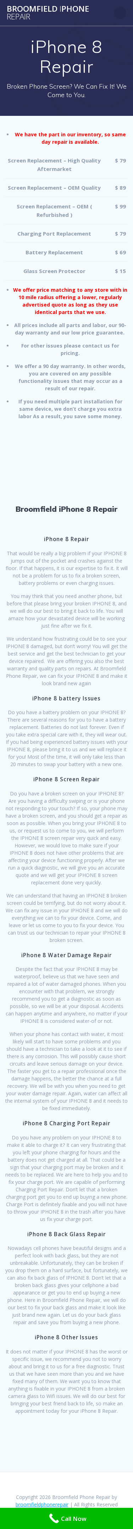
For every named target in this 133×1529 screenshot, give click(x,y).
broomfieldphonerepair (42, 1504)
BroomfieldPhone (48, 13)
